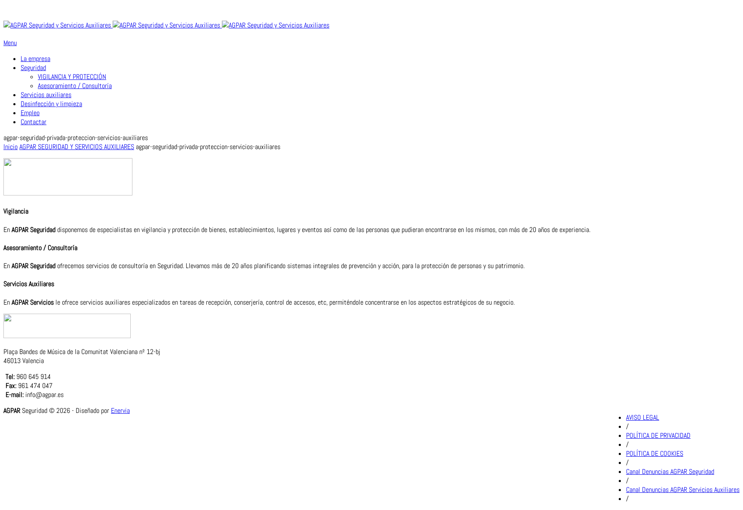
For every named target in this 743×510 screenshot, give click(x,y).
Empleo (30, 112)
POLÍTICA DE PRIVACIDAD (658, 435)
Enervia (120, 410)
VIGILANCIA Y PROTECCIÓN (72, 76)
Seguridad (33, 67)
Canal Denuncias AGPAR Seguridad (670, 471)
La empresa (35, 58)
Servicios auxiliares (46, 94)
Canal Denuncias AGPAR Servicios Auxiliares (683, 489)
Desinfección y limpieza (51, 103)
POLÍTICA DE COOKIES (654, 453)
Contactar (33, 121)
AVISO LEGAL (642, 417)
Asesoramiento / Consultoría (75, 85)
